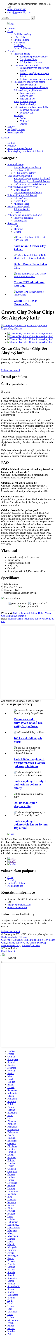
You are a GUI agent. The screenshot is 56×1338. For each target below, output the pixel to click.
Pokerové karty (27, 93)
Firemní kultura (21, 39)
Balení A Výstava (22, 48)
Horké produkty (9, 937)
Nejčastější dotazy (16, 129)
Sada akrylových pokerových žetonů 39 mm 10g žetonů (31, 824)
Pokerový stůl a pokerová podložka (31, 107)
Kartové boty (26, 96)
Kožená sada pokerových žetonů (36, 79)
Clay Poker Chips (28, 59)
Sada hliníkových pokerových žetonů (32, 178)
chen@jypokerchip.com (19, 12)
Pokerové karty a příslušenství (28, 90)
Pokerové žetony (22, 53)
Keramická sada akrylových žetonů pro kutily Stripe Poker (28, 723)
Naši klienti (19, 42)
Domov (11, 28)
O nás (10, 31)
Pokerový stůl (26, 112)
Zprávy (11, 126)
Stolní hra (18, 115)
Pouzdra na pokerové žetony (34, 87)
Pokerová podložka (29, 110)
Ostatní (23, 124)
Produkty (11, 51)
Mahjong (24, 121)
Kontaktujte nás (15, 132)
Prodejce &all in (28, 84)
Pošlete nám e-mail (10, 370)
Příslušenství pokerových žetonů (29, 81)
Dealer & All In (21, 189)
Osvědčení (19, 45)
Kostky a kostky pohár (25, 101)
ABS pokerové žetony (31, 62)
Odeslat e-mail (8, 951)
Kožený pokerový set (17, 942)
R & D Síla (19, 37)
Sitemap (23, 937)
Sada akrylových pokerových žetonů (25, 151)
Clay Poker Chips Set (11, 939)
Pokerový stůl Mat (31, 945)
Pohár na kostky (28, 104)
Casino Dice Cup (38, 942)
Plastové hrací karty (10, 945)
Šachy (23, 118)
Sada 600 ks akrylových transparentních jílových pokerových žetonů (29, 763)
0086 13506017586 (17, 907)
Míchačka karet (27, 98)
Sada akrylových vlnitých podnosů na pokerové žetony (30, 784)
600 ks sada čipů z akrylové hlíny (25, 804)
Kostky (17, 212)
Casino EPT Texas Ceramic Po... (25, 302)
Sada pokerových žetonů (26, 65)
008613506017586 (16, 9)
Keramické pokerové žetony (34, 56)
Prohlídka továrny (22, 34)
